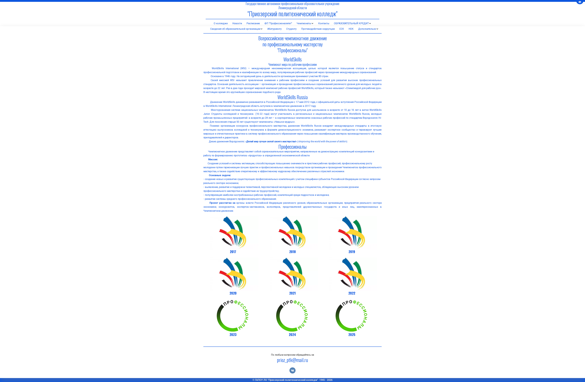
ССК (341, 28)
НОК (351, 28)
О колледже (221, 23)
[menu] (292, 23)
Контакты (323, 23)
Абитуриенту (274, 28)
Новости (237, 23)
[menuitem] (220, 23)
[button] (305, 23)
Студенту (291, 28)
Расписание (253, 23)
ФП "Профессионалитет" (278, 23)
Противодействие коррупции (318, 28)
